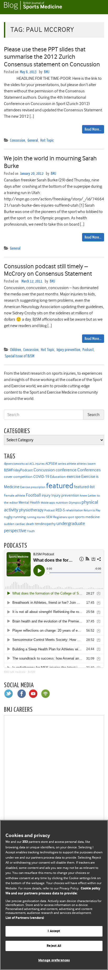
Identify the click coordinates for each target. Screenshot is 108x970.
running (19, 517)
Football (33, 495)
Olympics (75, 502)
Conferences (89, 469)
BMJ (46, 72)
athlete (71, 464)
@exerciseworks (14, 464)
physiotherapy (31, 510)
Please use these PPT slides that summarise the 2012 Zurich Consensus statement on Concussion (52, 57)
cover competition (18, 476)
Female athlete (14, 495)
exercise (73, 476)
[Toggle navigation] (97, 7)
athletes (82, 464)
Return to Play (92, 510)
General (33, 140)
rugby (8, 517)
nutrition (62, 502)
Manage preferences (54, 960)
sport (71, 517)
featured (59, 485)
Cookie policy (90, 888)
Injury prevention (68, 350)
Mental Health (29, 502)
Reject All (54, 946)
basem (92, 464)
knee (83, 495)
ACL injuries (37, 464)
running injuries (36, 517)
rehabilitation (74, 510)
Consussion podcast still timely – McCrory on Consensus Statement (48, 270)
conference (66, 469)
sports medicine (87, 517)
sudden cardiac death (19, 524)
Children (15, 350)
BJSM (31, 671)
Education (58, 476)
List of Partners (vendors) (25, 918)
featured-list (84, 486)
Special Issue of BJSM (19, 356)
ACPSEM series (55, 464)
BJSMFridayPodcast (18, 470)
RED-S (60, 510)
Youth (31, 531)
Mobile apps (48, 502)
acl (27, 464)
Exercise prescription (32, 487)
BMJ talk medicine (15, 671)
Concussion (17, 140)
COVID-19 (41, 476)
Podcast (88, 350)
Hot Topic (47, 140)
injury (46, 495)
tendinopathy (45, 524)
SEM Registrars (56, 517)
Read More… (93, 129)
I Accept (54, 931)
